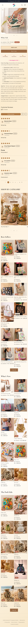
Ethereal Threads (4, 342)
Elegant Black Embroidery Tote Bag (20, 316)
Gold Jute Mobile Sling (18, 438)
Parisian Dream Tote (17, 393)
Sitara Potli (16, 482)
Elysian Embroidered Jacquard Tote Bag (20, 362)
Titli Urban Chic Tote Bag (5, 393)
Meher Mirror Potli (4, 554)
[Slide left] (11, 35)
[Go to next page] (22, 182)
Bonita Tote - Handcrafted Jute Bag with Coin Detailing (20, 298)
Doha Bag (2, 432)
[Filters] (22, 114)
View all (14, 370)
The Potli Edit (4, 226)
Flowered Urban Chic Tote (18, 342)
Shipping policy (22, 622)
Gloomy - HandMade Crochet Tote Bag (7, 277)
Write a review (10, 114)
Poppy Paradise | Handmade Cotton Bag (20, 277)
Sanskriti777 (8, 620)
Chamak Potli (3, 535)
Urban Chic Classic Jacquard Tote (7, 361)
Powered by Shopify (14, 620)
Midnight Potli (16, 580)
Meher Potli (3, 603)
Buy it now (14, 51)
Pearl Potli (16, 535)
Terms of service (14, 622)
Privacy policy (7, 622)
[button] (2, 5)
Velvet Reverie (3, 412)
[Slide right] (16, 35)
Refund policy (22, 620)
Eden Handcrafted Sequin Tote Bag (7, 297)
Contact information (14, 624)
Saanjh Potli (3, 482)
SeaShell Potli (16, 603)
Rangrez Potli (3, 257)
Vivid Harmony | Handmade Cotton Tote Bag (20, 254)
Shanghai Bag (16, 412)
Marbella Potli (16, 515)
